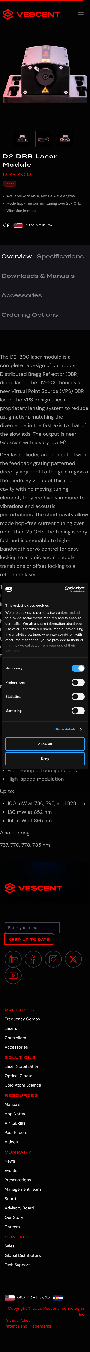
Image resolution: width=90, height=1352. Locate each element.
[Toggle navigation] (80, 14)
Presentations (18, 1180)
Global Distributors (23, 1255)
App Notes (15, 1114)
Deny (45, 759)
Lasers (11, 1028)
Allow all (45, 744)
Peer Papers (16, 1132)
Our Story (14, 1217)
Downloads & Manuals (38, 276)
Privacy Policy (18, 1320)
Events (11, 1170)
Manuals (12, 1104)
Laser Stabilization (22, 1066)
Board (10, 1198)
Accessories (21, 295)
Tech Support (17, 1265)
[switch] (78, 682)
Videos (11, 1142)
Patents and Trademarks (28, 1326)
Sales (10, 1246)
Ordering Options (29, 315)
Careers (12, 1227)
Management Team (23, 1189)
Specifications (60, 256)
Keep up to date (29, 939)
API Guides (15, 1123)
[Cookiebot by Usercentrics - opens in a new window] (65, 589)
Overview (16, 256)
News (10, 1161)
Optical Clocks (18, 1076)
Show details (65, 729)
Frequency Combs (22, 1019)
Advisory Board (19, 1208)
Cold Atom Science (23, 1085)
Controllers (15, 1038)
